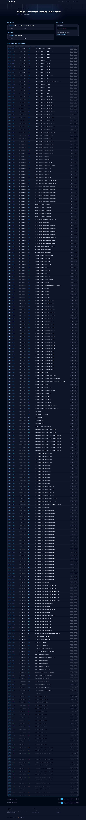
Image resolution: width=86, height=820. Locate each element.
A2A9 (29, 258)
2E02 (29, 747)
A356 (29, 594)
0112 (29, 441)
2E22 (29, 759)
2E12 (29, 753)
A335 (29, 525)
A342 (29, 540)
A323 (29, 606)
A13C (29, 75)
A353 (29, 588)
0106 (29, 438)
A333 (29, 519)
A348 (29, 471)
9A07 (29, 216)
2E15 (29, 720)
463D (29, 243)
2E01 (29, 783)
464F (29, 219)
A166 (29, 177)
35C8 (29, 651)
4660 (29, 231)
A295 (29, 360)
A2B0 (29, 408)
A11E (29, 114)
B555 (29, 426)
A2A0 (29, 297)
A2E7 (29, 324)
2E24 (29, 723)
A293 (29, 354)
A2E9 (29, 330)
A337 (29, 531)
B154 (29, 423)
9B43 (29, 186)
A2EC (29, 342)
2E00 (29, 693)
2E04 (29, 711)
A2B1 (29, 390)
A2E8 (29, 327)
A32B (29, 468)
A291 (29, 333)
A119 (29, 99)
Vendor (71, 48)
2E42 (29, 771)
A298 (29, 369)
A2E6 (29, 402)
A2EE (29, 348)
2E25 (29, 726)
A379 (29, 615)
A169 (29, 126)
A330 (29, 579)
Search (63, 1)
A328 (29, 621)
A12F (29, 180)
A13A (29, 84)
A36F (29, 603)
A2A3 (29, 384)
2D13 (29, 252)
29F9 (29, 672)
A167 (29, 120)
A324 (29, 609)
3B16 (29, 681)
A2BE (29, 294)
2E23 (29, 762)
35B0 (29, 639)
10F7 (29, 48)
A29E (29, 318)
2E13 (29, 756)
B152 (29, 420)
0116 (29, 444)
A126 (29, 168)
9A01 (29, 210)
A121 (29, 156)
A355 (29, 591)
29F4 (29, 660)
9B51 (29, 192)
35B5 (29, 636)
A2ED (29, 345)
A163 (29, 72)
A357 (29, 597)
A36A (29, 492)
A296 (29, 363)
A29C (29, 312)
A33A (29, 561)
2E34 (29, 729)
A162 (29, 69)
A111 (29, 129)
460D (29, 237)
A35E (29, 600)
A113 (29, 138)
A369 (29, 489)
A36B (29, 495)
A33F (29, 576)
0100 (29, 429)
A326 (29, 618)
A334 (29, 522)
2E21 (29, 789)
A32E (29, 555)
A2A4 (29, 387)
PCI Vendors (68, 1)
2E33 (29, 768)
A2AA (29, 261)
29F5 (29, 663)
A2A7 (29, 396)
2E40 (29, 705)
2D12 (29, 249)
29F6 (29, 666)
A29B (29, 309)
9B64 (29, 201)
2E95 (29, 744)
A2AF (29, 405)
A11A (29, 102)
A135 (29, 78)
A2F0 (29, 264)
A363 (29, 504)
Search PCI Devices (35, 810)
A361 (29, 477)
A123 (29, 159)
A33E (29, 573)
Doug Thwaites (22, 817)
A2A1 (29, 372)
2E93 (29, 780)
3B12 (29, 675)
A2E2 (29, 273)
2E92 (29, 777)
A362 (29, 498)
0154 (29, 684)
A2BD (29, 285)
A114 (29, 141)
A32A (29, 465)
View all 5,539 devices (61, 34)
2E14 (29, 717)
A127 (29, 171)
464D (29, 240)
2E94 (29, 741)
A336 (29, 528)
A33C (29, 567)
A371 (29, 456)
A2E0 (29, 267)
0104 (29, 432)
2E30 (29, 702)
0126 (29, 450)
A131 (29, 165)
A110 (29, 96)
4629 (29, 225)
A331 (29, 513)
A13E (29, 90)
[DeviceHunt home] (11, 1)
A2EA (29, 336)
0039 (29, 417)
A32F (29, 558)
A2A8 (29, 399)
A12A (29, 57)
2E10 (29, 696)
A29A (29, 306)
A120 (29, 93)
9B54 (29, 195)
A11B (29, 105)
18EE (29, 411)
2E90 (29, 708)
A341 (29, 537)
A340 (29, 534)
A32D (29, 552)
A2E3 (29, 276)
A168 (29, 123)
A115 (29, 144)
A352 (29, 585)
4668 (29, 234)
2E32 (29, 765)
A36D (29, 630)
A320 (29, 507)
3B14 (29, 678)
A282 (29, 375)
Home (59, 1)
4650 (29, 222)
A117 (29, 150)
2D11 (29, 246)
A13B (29, 87)
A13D (29, 81)
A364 (29, 480)
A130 (29, 183)
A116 (29, 147)
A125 (29, 51)
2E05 (29, 714)
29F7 (29, 669)
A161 (29, 66)
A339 (29, 543)
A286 (29, 378)
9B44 (29, 189)
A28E (29, 381)
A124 (29, 162)
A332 (29, 516)
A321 (29, 582)
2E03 (29, 750)
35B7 (29, 645)
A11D (29, 111)
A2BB (29, 291)
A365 (29, 483)
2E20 (29, 699)
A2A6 (29, 393)
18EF (29, 414)
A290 (29, 300)
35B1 (29, 648)
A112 (29, 135)
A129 (29, 54)
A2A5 (29, 255)
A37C (29, 501)
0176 (29, 687)
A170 (29, 60)
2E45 (29, 738)
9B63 (29, 198)
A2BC (29, 279)
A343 (29, 546)
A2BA (29, 288)
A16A (29, 132)
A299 (29, 303)
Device (76, 48)
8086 (13, 48)
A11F (29, 117)
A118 (29, 153)
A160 (29, 63)
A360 (29, 474)
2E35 (29, 732)
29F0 (29, 654)
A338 (29, 510)
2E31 (29, 795)
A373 (29, 462)
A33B (29, 564)
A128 (29, 174)
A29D (29, 315)
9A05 (29, 213)
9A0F (29, 207)
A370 (29, 453)
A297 (29, 366)
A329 (29, 624)
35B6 (29, 642)
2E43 (29, 774)
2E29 (29, 792)
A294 (29, 357)
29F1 (29, 657)
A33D (29, 570)
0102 (29, 435)
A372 (29, 459)
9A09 (29, 204)
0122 (29, 447)
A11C (29, 108)
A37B (29, 612)
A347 (29, 627)
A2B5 (29, 282)
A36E (29, 633)
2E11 (29, 786)
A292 (29, 351)
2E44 (29, 735)
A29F (29, 321)
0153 (29, 690)
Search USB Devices (36, 812)
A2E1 (29, 270)
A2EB (29, 339)
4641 (29, 228)
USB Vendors (75, 1)
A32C (29, 549)
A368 (29, 486)
